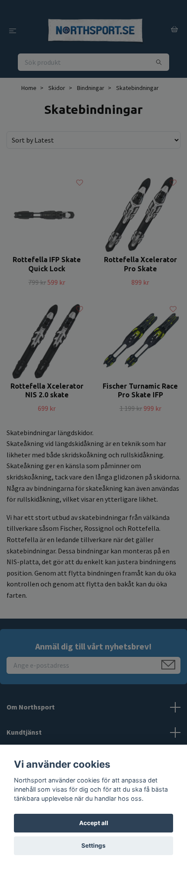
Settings (93, 845)
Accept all (93, 822)
